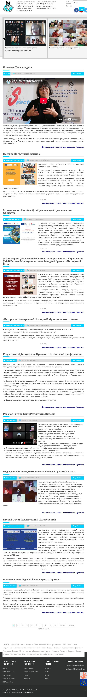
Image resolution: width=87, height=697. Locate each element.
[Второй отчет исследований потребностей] (20, 539)
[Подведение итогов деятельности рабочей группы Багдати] (20, 491)
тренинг (51, 654)
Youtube (47, 675)
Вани (12, 648)
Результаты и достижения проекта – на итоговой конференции (42, 354)
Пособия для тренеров (13, 219)
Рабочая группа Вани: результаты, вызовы (29, 413)
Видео (8, 74)
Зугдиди (48, 651)
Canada (22, 645)
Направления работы (31, 672)
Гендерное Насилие (10, 651)
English (68, 4)
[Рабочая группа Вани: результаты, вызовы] (20, 433)
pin (53, 645)
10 (55, 625)
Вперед (62, 625)
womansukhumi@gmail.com (26, 1)
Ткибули (13, 654)
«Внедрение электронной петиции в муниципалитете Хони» (40, 319)
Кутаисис (55, 651)
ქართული (70, 1)
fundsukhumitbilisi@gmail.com (46, 1)
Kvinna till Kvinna (45, 645)
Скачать (43, 200)
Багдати (6, 648)
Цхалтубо (43, 654)
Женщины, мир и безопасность (31, 651)
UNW (64, 645)
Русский (69, 6)
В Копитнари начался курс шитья (20, 48)
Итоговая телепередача (17, 67)
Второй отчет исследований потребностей (29, 519)
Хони (19, 654)
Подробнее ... (77, 74)
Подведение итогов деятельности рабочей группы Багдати (39, 471)
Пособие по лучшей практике (21, 153)
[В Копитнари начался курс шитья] (25, 33)
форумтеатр (59, 654)
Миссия (26, 675)
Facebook (48, 668)
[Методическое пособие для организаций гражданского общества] (20, 232)
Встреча (50, 648)
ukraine (58, 645)
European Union (32, 645)
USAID (69, 645)
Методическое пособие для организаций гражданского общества (37, 211)
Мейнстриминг (11, 360)
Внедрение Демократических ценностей (30, 648)
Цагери (25, 654)
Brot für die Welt (11, 645)
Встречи (57, 648)
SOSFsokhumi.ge (7, 682)
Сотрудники (27, 679)
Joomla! (31, 692)
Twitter (47, 672)
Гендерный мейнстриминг (15, 160)
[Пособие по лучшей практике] (20, 173)
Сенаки (79, 651)
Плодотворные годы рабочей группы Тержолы (31, 579)
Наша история (28, 668)
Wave (75, 645)
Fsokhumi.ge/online (8, 679)
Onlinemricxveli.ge (8, 672)
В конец (71, 625)
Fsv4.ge (4, 668)
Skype (46, 679)
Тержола (6, 654)
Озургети (71, 651)
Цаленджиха (34, 654)
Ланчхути (63, 651)
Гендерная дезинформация (72, 648)
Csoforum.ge (6, 675)
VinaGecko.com (16, 692)
